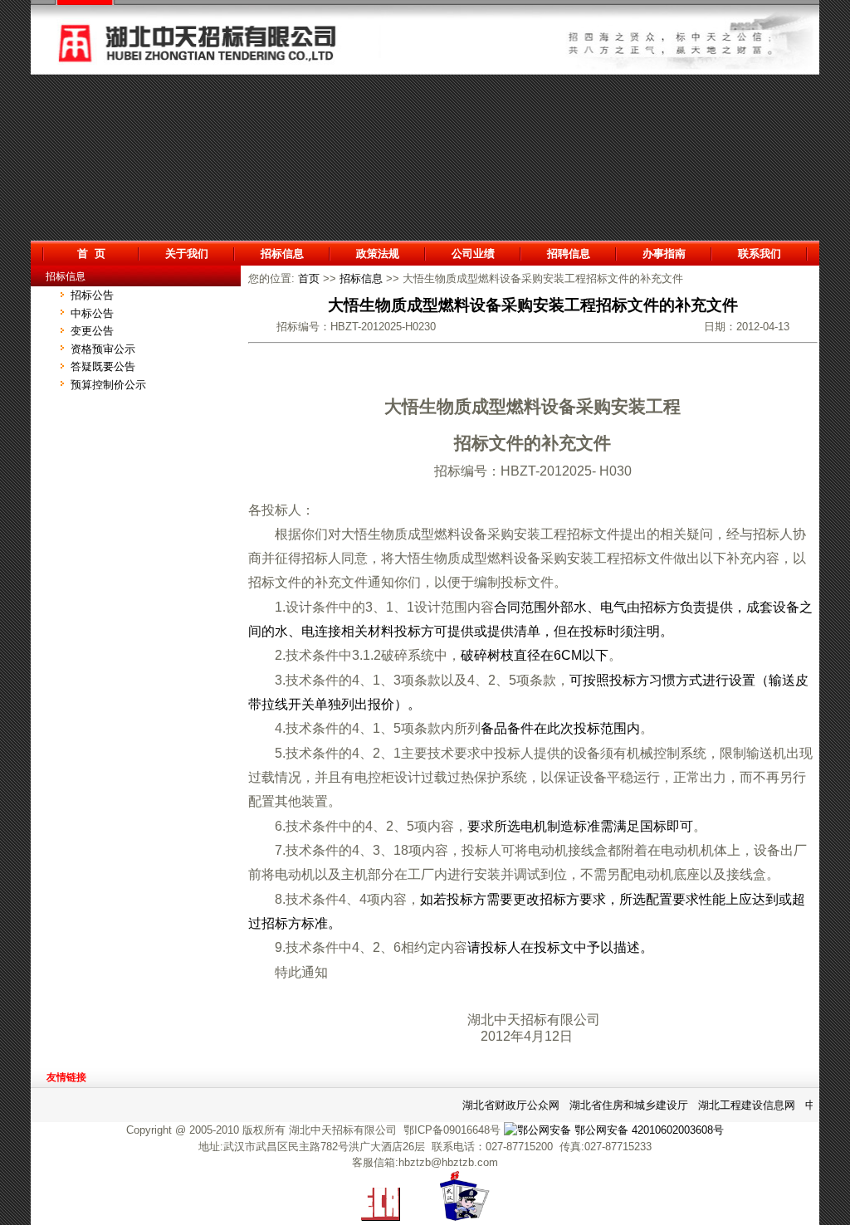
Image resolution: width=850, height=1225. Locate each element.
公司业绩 (473, 253)
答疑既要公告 (103, 366)
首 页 (91, 253)
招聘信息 (568, 253)
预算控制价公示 (108, 384)
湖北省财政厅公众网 (504, 1105)
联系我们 (759, 253)
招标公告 (92, 295)
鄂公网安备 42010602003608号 (647, 1130)
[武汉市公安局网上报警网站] (465, 1217)
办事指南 (664, 253)
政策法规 (377, 253)
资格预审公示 (103, 349)
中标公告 (92, 313)
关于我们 (186, 253)
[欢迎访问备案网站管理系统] (380, 1217)
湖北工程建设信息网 (740, 1105)
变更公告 (92, 331)
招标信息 (282, 253)
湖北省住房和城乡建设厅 (622, 1105)
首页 (309, 278)
